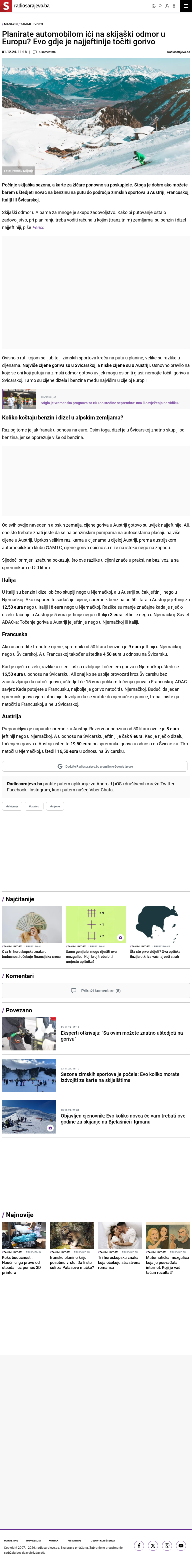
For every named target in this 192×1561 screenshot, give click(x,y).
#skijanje (12, 806)
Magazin (11, 24)
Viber (95, 790)
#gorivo (34, 806)
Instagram (40, 790)
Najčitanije (20, 899)
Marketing (11, 1540)
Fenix (37, 227)
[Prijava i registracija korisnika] (167, 6)
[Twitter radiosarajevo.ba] (153, 1546)
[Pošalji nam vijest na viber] (167, 1546)
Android (104, 784)
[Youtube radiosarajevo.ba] (181, 1546)
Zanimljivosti (31, 24)
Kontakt (54, 1540)
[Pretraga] (160, 6)
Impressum (33, 1540)
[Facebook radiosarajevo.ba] (139, 1546)
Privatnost (75, 1540)
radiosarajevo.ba (47, 1547)
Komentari (20, 976)
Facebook (16, 790)
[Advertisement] (96, 292)
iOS (118, 784)
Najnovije (20, 1214)
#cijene (55, 806)
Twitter (167, 784)
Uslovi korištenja (103, 1540)
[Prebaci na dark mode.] (153, 6)
